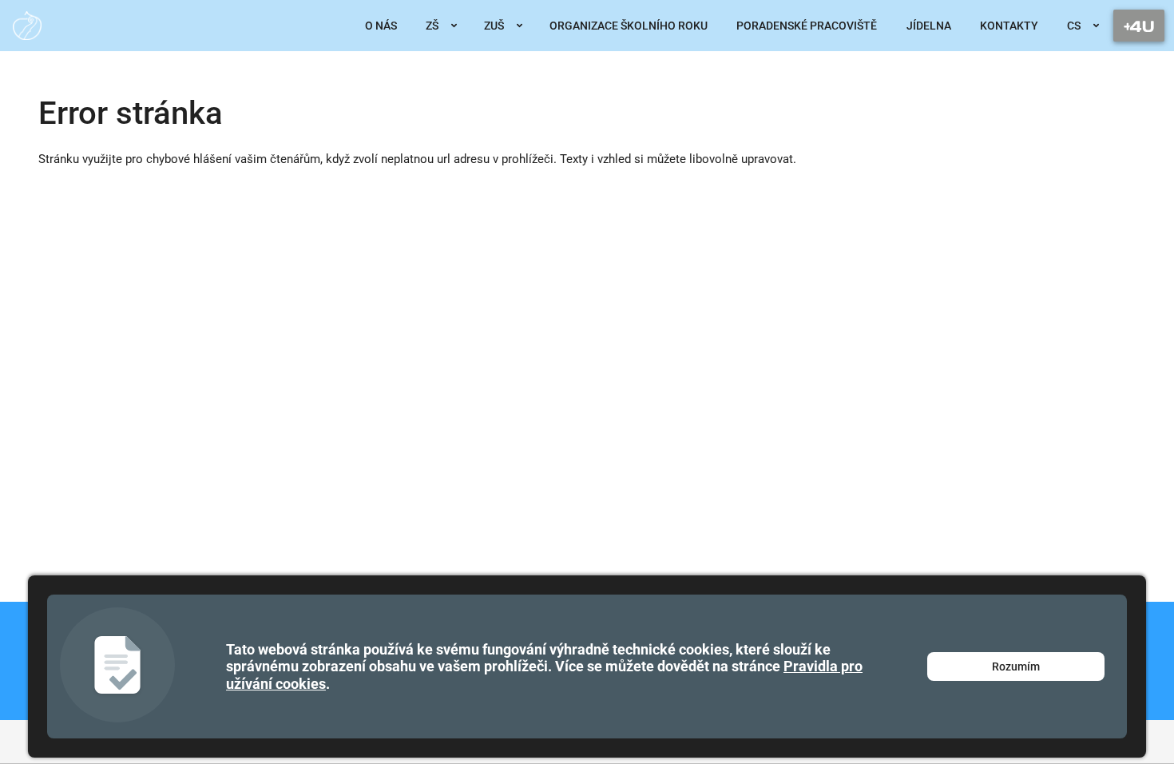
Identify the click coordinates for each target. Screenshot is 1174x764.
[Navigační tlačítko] (1138, 26)
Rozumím (1016, 666)
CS (1074, 25)
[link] (27, 25)
